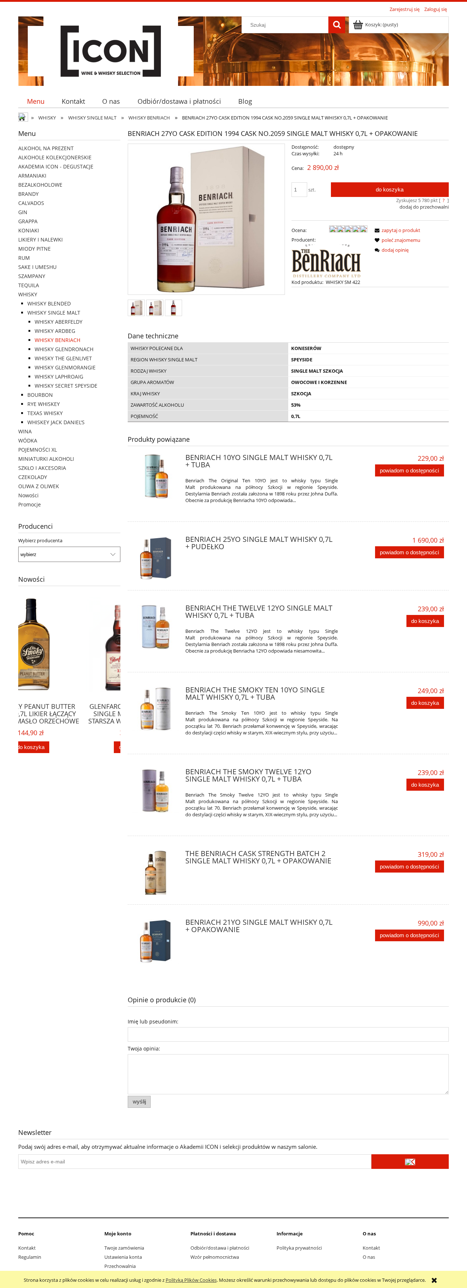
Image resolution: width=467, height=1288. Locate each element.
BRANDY (28, 193)
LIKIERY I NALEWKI (40, 239)
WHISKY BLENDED (49, 303)
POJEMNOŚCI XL (37, 449)
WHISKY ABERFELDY (58, 321)
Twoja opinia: (144, 1048)
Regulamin (29, 1257)
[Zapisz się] (410, 1161)
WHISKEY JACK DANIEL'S (56, 422)
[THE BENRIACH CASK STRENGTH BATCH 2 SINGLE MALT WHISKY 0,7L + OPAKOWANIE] (155, 872)
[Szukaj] (336, 24)
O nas (369, 1257)
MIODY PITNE (34, 248)
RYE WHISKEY (43, 403)
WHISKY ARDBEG (55, 330)
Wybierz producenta (40, 540)
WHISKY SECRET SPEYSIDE (66, 385)
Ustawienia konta (123, 1257)
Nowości (28, 495)
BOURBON (40, 394)
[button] (396, 230)
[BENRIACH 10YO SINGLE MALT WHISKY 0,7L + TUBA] (155, 476)
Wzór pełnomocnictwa (214, 1257)
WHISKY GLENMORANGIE (65, 367)
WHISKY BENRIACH (57, 340)
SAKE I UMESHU (37, 266)
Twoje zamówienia (124, 1248)
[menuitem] (35, 101)
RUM (24, 257)
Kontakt (27, 1248)
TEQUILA (28, 285)
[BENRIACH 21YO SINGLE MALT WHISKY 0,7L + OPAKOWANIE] (155, 941)
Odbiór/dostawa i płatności (219, 1248)
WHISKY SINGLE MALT (53, 312)
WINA (25, 431)
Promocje (29, 504)
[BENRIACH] (326, 260)
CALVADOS (31, 203)
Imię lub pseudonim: (153, 1021)
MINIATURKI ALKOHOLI (46, 458)
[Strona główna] (110, 50)
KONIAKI (28, 230)
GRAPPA (28, 221)
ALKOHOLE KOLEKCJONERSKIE (55, 157)
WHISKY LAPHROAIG (59, 376)
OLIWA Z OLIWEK (38, 486)
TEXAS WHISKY (45, 413)
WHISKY (27, 294)
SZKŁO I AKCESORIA (42, 467)
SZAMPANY (31, 276)
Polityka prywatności (299, 1248)
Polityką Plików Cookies (191, 1280)
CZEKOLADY (32, 477)
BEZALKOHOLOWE (40, 184)
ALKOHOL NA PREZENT (46, 148)
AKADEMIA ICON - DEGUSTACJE (55, 166)
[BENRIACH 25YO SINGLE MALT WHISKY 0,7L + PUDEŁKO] (155, 558)
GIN (22, 212)
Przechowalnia (120, 1266)
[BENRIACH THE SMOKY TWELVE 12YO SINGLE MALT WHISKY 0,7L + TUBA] (155, 790)
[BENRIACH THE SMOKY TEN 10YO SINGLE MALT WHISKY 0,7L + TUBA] (155, 709)
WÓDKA (27, 440)
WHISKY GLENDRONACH (64, 349)
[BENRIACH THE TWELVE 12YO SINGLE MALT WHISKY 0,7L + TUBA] (155, 627)
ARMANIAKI (32, 175)
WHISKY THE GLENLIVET (63, 358)
